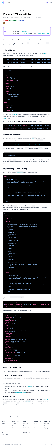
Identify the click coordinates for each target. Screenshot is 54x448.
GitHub (35, 423)
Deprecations (47, 426)
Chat (35, 428)
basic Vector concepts (24, 33)
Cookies (4, 432)
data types (45, 399)
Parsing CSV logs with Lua (23, 10)
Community (37, 421)
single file (5, 140)
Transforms (15, 426)
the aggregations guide (20, 392)
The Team (4, 428)
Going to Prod (26, 432)
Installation (26, 423)
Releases (46, 423)
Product (47, 421)
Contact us (4, 426)
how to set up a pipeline (43, 33)
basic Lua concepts (23, 31)
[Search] (47, 2)
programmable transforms (29, 40)
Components (16, 421)
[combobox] (47, 2)
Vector (4, 10)
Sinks (13, 428)
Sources (14, 423)
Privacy (3, 430)
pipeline (15, 114)
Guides (9, 10)
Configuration (26, 428)
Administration (26, 430)
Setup (24, 421)
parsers (17, 38)
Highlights (47, 428)
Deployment (26, 426)
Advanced (14, 10)
